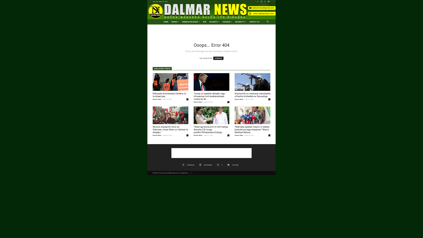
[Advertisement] (211, 32)
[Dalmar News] (211, 11)
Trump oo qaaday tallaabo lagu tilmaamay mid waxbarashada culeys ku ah (209, 96)
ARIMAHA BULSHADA (190, 22)
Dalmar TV (239, 22)
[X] (265, 1)
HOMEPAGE (218, 58)
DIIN (204, 22)
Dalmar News (157, 99)
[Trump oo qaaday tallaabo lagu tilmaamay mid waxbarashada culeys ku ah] (211, 82)
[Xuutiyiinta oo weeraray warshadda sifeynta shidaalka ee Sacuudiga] (252, 82)
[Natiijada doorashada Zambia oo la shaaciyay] (170, 82)
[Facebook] (257, 1)
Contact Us (254, 22)
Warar (174, 22)
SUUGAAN (226, 22)
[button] (267, 22)
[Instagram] (261, 1)
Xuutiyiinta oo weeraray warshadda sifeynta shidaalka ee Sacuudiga (252, 95)
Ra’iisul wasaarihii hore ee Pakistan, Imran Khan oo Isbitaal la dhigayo (170, 130)
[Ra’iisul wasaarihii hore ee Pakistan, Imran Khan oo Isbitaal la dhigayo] (170, 115)
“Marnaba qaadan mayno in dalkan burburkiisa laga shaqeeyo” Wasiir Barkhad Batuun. (252, 130)
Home (166, 22)
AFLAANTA (213, 22)
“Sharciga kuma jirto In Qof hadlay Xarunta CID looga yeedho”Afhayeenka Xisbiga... (211, 130)
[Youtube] (268, 1)
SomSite (190, 173)
